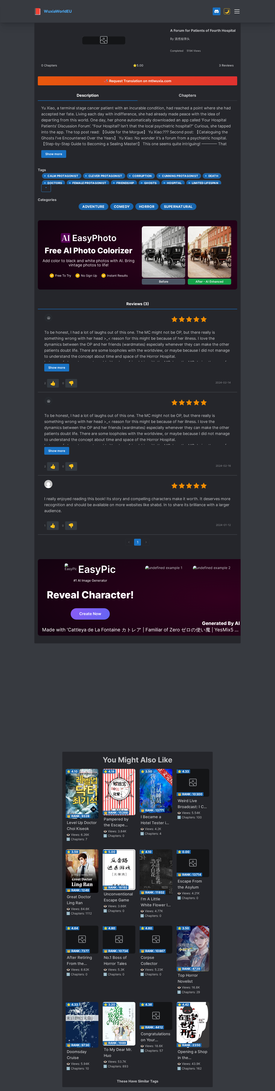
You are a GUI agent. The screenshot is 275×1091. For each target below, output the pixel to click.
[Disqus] (137, 697)
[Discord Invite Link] (216, 11)
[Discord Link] (216, 11)
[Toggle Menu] (237, 11)
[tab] (88, 96)
